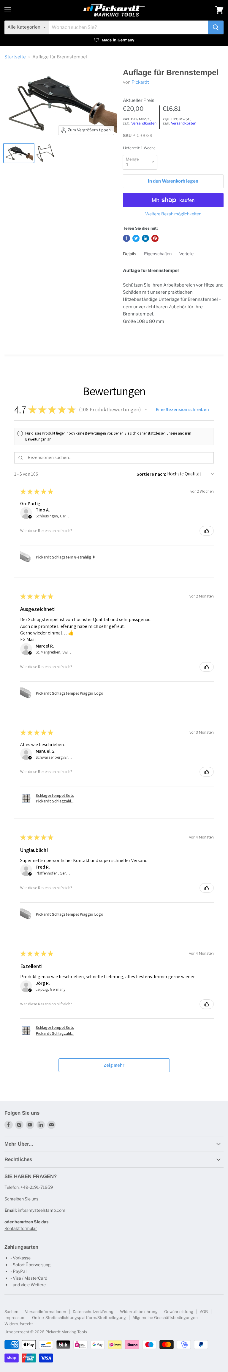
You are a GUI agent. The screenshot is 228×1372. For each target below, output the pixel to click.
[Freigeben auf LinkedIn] (145, 238)
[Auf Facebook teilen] (126, 238)
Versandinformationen (45, 1311)
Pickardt (140, 82)
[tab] (129, 255)
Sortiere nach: (151, 474)
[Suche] (216, 27)
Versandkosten (143, 123)
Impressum (15, 1317)
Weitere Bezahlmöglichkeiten (173, 213)
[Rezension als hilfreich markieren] (207, 531)
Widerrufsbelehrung (139, 1311)
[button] (146, 409)
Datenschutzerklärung (93, 1311)
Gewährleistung (178, 1311)
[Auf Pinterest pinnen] (155, 238)
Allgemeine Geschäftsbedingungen (165, 1317)
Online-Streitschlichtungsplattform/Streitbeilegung (79, 1317)
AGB (204, 1311)
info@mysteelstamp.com (42, 1210)
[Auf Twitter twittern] (136, 238)
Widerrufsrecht (18, 1323)
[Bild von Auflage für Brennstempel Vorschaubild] (45, 153)
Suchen (11, 1311)
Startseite (15, 57)
